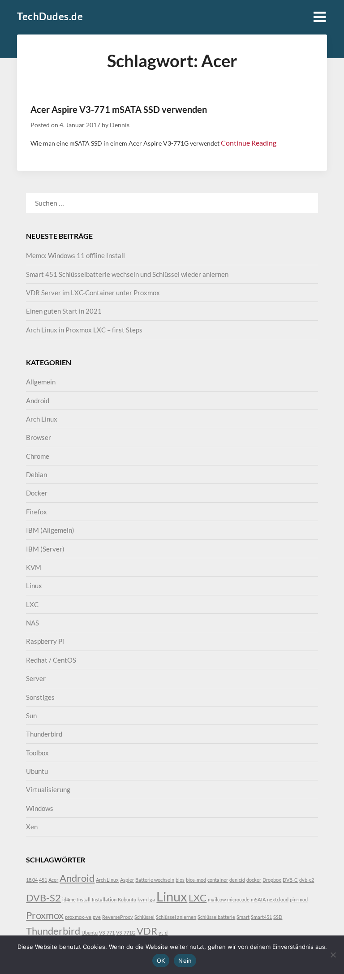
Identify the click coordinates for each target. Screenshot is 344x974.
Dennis (119, 125)
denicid (237, 880)
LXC (32, 604)
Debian (36, 474)
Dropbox (271, 880)
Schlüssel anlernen (176, 917)
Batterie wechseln (154, 880)
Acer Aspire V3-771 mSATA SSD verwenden (118, 109)
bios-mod (196, 880)
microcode (238, 899)
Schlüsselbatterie (216, 917)
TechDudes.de (50, 16)
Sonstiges (40, 697)
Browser (38, 437)
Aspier (127, 880)
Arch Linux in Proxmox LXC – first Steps (84, 330)
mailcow (217, 899)
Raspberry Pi (45, 641)
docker (253, 880)
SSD (277, 917)
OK (161, 960)
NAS (32, 623)
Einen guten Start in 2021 (64, 311)
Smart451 (261, 917)
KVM (33, 567)
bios (180, 880)
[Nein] (332, 954)
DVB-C (290, 880)
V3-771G (125, 932)
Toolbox (37, 753)
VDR (147, 931)
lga (151, 899)
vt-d (163, 932)
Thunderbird (44, 734)
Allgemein (41, 382)
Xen (32, 827)
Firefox (36, 512)
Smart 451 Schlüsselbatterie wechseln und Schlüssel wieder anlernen (127, 274)
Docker (36, 493)
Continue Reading (248, 142)
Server (36, 678)
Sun (31, 715)
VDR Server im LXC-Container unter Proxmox (93, 293)
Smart (242, 917)
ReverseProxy (117, 917)
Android (37, 400)
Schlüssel (144, 917)
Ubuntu (37, 771)
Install (83, 899)
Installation (104, 899)
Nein (185, 960)
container (217, 880)
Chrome (37, 456)
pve (97, 917)
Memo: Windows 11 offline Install (75, 255)
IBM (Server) (45, 549)
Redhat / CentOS (51, 660)
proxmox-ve (78, 917)
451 (43, 880)
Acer (53, 880)
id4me (69, 899)
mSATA (258, 899)
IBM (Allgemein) (50, 530)
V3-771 (107, 932)
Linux (34, 586)
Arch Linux (41, 419)
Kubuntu (127, 899)
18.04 (32, 880)
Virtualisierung (48, 789)
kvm (142, 899)
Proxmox (45, 915)
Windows (39, 808)
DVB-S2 (43, 898)
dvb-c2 (306, 880)
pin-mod (299, 899)
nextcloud (277, 899)
